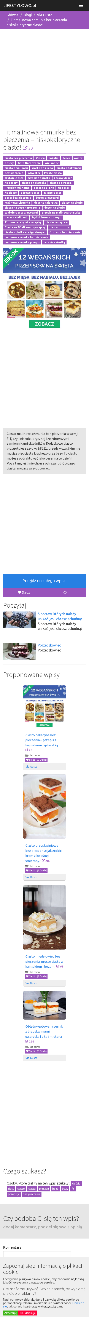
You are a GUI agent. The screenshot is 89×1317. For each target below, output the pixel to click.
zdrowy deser (63, 178)
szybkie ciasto (14, 178)
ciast (11, 1188)
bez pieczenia (31, 1194)
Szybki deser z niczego (46, 217)
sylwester (33, 173)
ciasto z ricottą (59, 227)
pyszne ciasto (52, 193)
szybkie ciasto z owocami (21, 212)
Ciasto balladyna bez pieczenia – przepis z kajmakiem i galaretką (41, 740)
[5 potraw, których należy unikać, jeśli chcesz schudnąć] (19, 619)
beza (55, 1188)
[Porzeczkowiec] (19, 651)
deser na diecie (54, 207)
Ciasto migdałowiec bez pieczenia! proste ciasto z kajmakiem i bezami (44, 961)
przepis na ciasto (39, 178)
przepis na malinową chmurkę (61, 212)
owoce (78, 158)
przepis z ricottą (54, 242)
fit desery (11, 183)
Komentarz (12, 1247)
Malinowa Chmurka (17, 202)
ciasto (21, 1188)
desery (9, 163)
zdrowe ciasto (30, 193)
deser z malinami (16, 217)
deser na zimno (44, 188)
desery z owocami (47, 197)
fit (73, 1188)
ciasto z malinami (16, 168)
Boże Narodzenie (29, 163)
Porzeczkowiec (49, 645)
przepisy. (13, 1194)
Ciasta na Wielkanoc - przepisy (25, 227)
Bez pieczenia (14, 173)
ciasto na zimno (42, 168)
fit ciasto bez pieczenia (65, 232)
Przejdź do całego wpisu (44, 580)
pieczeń (44, 1188)
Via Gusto (44, 15)
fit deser (63, 188)
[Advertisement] (44, 77)
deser (66, 158)
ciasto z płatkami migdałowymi (25, 232)
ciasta (32, 1188)
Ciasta (40, 158)
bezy (65, 1188)
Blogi (28, 15)
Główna (12, 15)
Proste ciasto (53, 173)
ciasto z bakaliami (69, 168)
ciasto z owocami (61, 183)
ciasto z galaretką (34, 183)
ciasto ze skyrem (57, 222)
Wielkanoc (52, 163)
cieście (76, 1183)
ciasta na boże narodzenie (22, 207)
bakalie (54, 158)
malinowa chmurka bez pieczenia (26, 237)
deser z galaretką (46, 202)
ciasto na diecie (72, 202)
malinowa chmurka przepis (22, 242)
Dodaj (43, 759)
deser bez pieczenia (18, 197)
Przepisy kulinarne (17, 188)
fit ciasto (11, 193)
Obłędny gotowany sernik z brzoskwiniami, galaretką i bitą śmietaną (44, 1031)
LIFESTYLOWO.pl (19, 5)
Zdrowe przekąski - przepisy (23, 222)
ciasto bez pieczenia (18, 158)
